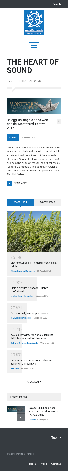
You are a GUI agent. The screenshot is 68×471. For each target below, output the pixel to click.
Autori (44, 464)
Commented (47, 202)
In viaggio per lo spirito (22, 296)
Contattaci (56, 464)
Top (54, 438)
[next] (21, 417)
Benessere (30, 271)
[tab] (20, 203)
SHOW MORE (34, 382)
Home (10, 81)
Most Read (20, 202)
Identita (32, 464)
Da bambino (24, 343)
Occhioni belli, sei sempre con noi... (30, 313)
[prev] (21, 410)
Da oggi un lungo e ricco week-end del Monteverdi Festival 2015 (29, 124)
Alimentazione (17, 271)
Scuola (34, 343)
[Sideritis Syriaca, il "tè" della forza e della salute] (34, 231)
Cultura (13, 138)
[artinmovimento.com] (34, 30)
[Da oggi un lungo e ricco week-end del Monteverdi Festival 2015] (34, 106)
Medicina (15, 368)
